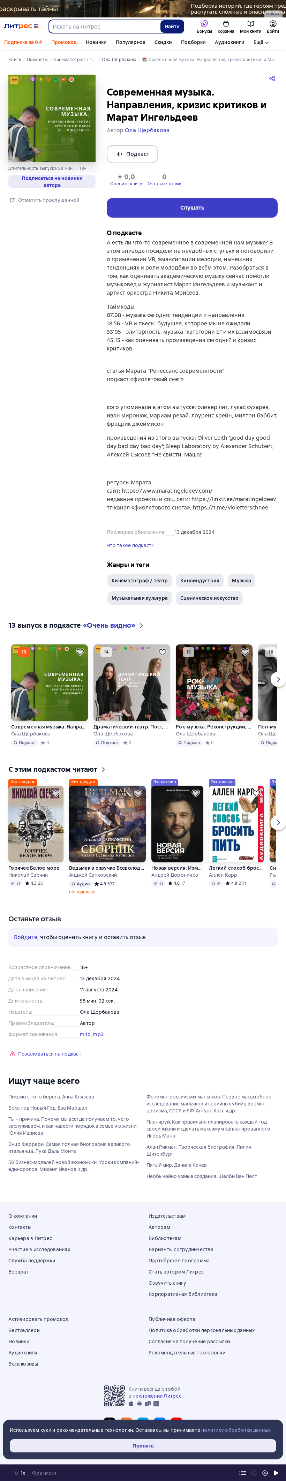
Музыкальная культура (140, 598)
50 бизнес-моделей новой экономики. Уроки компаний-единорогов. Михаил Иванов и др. (73, 1165)
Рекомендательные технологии (187, 1353)
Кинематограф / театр (140, 580)
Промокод (64, 42)
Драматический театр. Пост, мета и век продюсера (131, 727)
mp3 (98, 1034)
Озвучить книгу (168, 1283)
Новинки (96, 42)
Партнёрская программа (179, 1260)
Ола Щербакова (31, 734)
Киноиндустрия (199, 580)
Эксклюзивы (23, 1364)
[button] (126, 179)
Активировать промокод (38, 1319)
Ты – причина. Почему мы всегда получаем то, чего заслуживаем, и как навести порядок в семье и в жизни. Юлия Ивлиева (72, 1126)
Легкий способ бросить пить (236, 868)
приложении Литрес (157, 1396)
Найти (172, 26)
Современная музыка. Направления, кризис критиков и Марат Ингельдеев (49, 727)
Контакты (19, 1227)
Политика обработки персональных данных (202, 1330)
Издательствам (167, 1216)
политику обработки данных (236, 1430)
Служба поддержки (31, 1260)
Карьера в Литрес (30, 1238)
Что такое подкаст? (130, 545)
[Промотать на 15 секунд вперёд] (265, 1473)
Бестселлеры (24, 1330)
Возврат (18, 1272)
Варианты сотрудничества (181, 1249)
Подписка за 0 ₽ (23, 42)
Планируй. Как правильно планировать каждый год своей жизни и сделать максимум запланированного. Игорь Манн (208, 1129)
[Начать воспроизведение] (276, 1473)
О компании (22, 1216)
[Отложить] (80, 652)
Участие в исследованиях (39, 1249)
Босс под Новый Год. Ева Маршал (47, 1108)
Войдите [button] (25, 937)
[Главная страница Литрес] (21, 26)
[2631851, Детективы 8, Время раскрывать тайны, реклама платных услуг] (143, 8)
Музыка (241, 580)
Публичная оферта (172, 1319)
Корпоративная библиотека (183, 1294)
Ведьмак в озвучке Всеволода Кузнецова (107, 868)
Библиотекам (165, 1238)
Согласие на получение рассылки (189, 1341)
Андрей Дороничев (174, 875)
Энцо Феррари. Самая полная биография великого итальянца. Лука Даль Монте (69, 1147)
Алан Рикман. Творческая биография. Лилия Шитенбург (198, 1150)
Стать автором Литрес (176, 1272)
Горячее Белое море (34, 868)
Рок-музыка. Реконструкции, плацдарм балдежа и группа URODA (214, 727)
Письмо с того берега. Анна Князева (51, 1097)
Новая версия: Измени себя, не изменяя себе (177, 868)
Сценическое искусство (209, 598)
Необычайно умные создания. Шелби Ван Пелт (201, 1176)
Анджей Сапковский (93, 875)
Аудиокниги (229, 42)
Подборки (193, 42)
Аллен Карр (223, 875)
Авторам (159, 1227)
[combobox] (104, 26)
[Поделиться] (273, 78)
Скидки (163, 42)
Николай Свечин (28, 875)
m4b (85, 1034)
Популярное (130, 42)
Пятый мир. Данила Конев (176, 1165)
